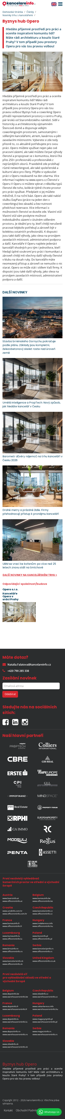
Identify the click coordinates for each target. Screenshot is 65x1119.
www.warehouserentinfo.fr (14, 1009)
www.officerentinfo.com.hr (14, 913)
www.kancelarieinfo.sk (12, 961)
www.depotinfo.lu (10, 1019)
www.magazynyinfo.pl (42, 1019)
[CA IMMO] (17, 829)
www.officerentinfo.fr (12, 926)
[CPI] (17, 784)
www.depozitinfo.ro (11, 1031)
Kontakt (8, 1110)
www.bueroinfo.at (10, 898)
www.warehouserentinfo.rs (45, 1034)
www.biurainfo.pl (40, 936)
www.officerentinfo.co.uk (43, 961)
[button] (59, 4)
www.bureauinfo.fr (11, 923)
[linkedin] (17, 720)
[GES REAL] (47, 758)
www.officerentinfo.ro (12, 951)
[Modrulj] (17, 841)
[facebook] (7, 720)
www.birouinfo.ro (10, 948)
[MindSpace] (47, 796)
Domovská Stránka (12, 11)
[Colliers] (47, 745)
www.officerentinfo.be (42, 901)
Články (30, 11)
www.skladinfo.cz (40, 993)
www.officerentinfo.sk (12, 964)
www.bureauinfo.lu (11, 936)
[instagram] (26, 720)
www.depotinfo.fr (10, 1006)
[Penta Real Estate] (17, 852)
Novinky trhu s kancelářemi (17, 15)
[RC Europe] (47, 829)
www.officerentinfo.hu (42, 926)
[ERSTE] (17, 771)
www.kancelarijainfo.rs (43, 948)
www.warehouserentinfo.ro (15, 1034)
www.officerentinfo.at (12, 901)
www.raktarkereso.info (43, 1006)
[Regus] (47, 841)
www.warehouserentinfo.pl (44, 1021)
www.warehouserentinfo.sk (15, 1046)
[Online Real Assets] (32, 864)
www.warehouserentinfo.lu (14, 1021)
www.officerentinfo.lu (12, 938)
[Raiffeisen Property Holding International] (17, 818)
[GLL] (47, 784)
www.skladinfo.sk (10, 1044)
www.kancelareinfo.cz (42, 910)
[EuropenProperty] (47, 818)
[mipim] (17, 745)
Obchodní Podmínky (28, 1110)
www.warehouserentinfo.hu (45, 1009)
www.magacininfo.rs (41, 1031)
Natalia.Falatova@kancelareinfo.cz (29, 664)
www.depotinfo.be (10, 993)
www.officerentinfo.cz (42, 913)
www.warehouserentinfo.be (15, 996)
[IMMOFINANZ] (17, 796)
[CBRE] (17, 758)
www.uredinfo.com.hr (12, 910)
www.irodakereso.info (42, 923)
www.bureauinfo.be (41, 898)
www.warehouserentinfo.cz (45, 996)
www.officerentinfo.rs (42, 951)
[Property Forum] (47, 807)
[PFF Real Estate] (17, 807)
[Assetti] (47, 852)
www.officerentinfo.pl (42, 938)
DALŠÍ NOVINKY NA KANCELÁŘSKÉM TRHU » (30, 575)
